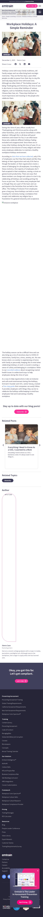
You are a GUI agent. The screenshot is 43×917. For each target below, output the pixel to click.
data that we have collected (22, 156)
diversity (7, 480)
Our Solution (6, 756)
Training (5, 719)
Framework (6, 790)
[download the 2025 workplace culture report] (39, 12)
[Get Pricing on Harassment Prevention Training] (24, 888)
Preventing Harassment (10, 696)
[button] (15, 64)
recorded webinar (13, 370)
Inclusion (19, 16)
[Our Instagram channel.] (4, 877)
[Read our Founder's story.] (6, 907)
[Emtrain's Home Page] (7, 6)
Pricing (4, 809)
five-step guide (9, 386)
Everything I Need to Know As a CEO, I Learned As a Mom (21, 448)
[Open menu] (40, 6)
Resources (5, 821)
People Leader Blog (11, 16)
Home (3, 16)
